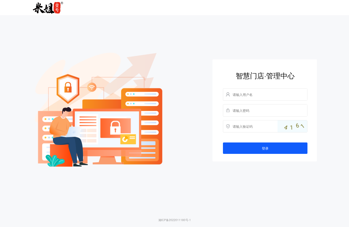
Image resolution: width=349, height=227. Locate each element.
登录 (265, 148)
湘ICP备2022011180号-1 (174, 220)
